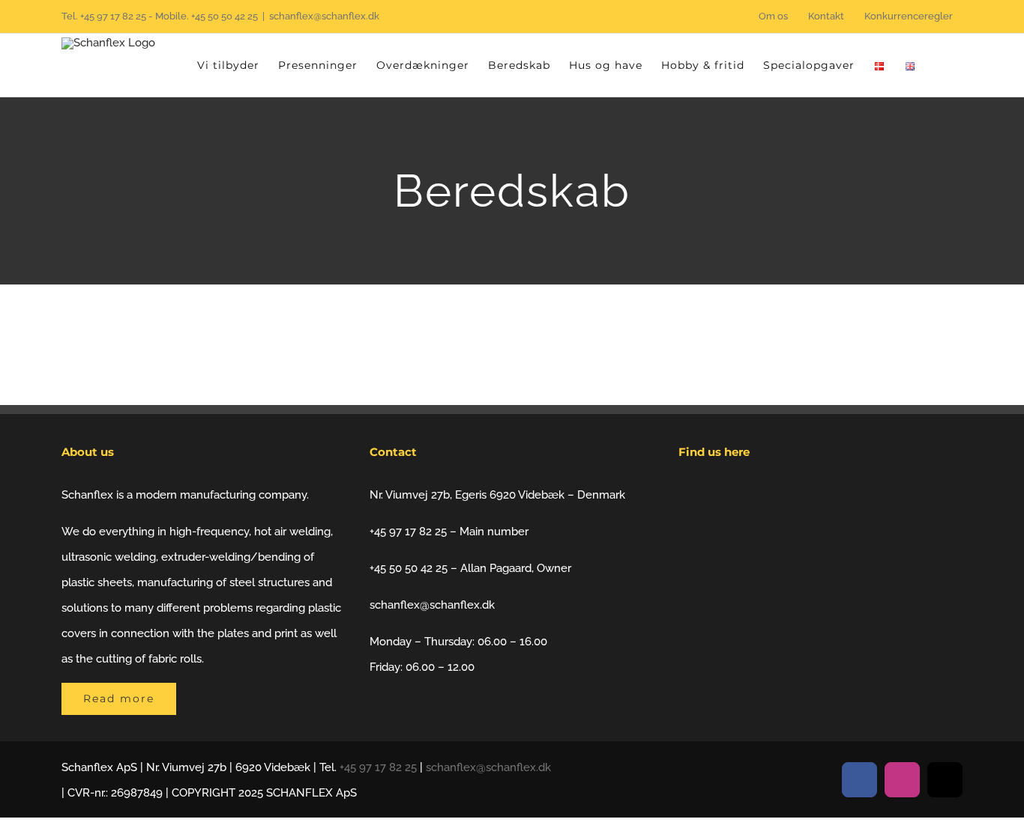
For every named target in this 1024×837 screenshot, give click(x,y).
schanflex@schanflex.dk (324, 16)
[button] (939, 65)
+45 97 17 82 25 (113, 16)
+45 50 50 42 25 (224, 16)
